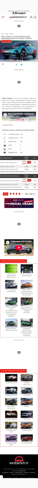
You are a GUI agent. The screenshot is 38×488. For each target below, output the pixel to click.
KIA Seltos (26, 395)
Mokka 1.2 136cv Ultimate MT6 (9, 169)
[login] (31, 17)
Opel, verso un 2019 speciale (11, 290)
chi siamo (32, 472)
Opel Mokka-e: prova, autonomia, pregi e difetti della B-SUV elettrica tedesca (11, 312)
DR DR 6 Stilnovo (11, 382)
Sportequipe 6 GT (11, 395)
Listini (2, 33)
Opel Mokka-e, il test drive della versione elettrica (26, 309)
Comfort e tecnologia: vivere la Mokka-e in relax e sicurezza (27, 332)
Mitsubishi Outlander (11, 407)
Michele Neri (22, 470)
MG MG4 (26, 406)
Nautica (16, 478)
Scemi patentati (7, 478)
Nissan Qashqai (26, 443)
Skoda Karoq (26, 430)
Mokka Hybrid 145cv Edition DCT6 (10, 180)
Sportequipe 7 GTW (11, 431)
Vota (5, 194)
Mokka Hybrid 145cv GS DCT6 (9, 184)
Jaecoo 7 (27, 419)
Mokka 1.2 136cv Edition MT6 (8, 162)
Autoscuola (23, 478)
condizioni (5, 472)
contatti (26, 472)
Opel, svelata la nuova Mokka (26, 274)
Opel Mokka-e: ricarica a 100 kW (11, 329)
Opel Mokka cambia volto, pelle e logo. (11, 275)
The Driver (31, 478)
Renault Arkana (11, 419)
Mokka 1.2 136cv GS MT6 (7, 166)
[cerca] (36, 17)
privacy (11, 472)
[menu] (3, 17)
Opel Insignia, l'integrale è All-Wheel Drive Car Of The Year (27, 292)
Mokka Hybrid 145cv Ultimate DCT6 (10, 187)
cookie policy (19, 472)
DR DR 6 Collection (27, 383)
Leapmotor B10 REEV (11, 443)
